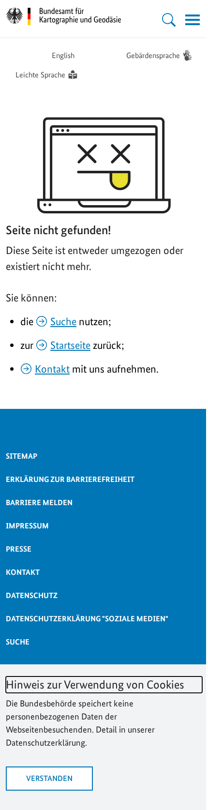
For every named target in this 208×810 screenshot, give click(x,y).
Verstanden (49, 778)
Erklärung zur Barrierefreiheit (70, 479)
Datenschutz (32, 595)
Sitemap (21, 456)
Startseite (70, 345)
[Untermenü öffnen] (168, 20)
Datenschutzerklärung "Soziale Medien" (87, 618)
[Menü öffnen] (192, 20)
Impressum (27, 525)
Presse (18, 549)
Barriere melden (39, 502)
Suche (63, 321)
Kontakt (52, 368)
